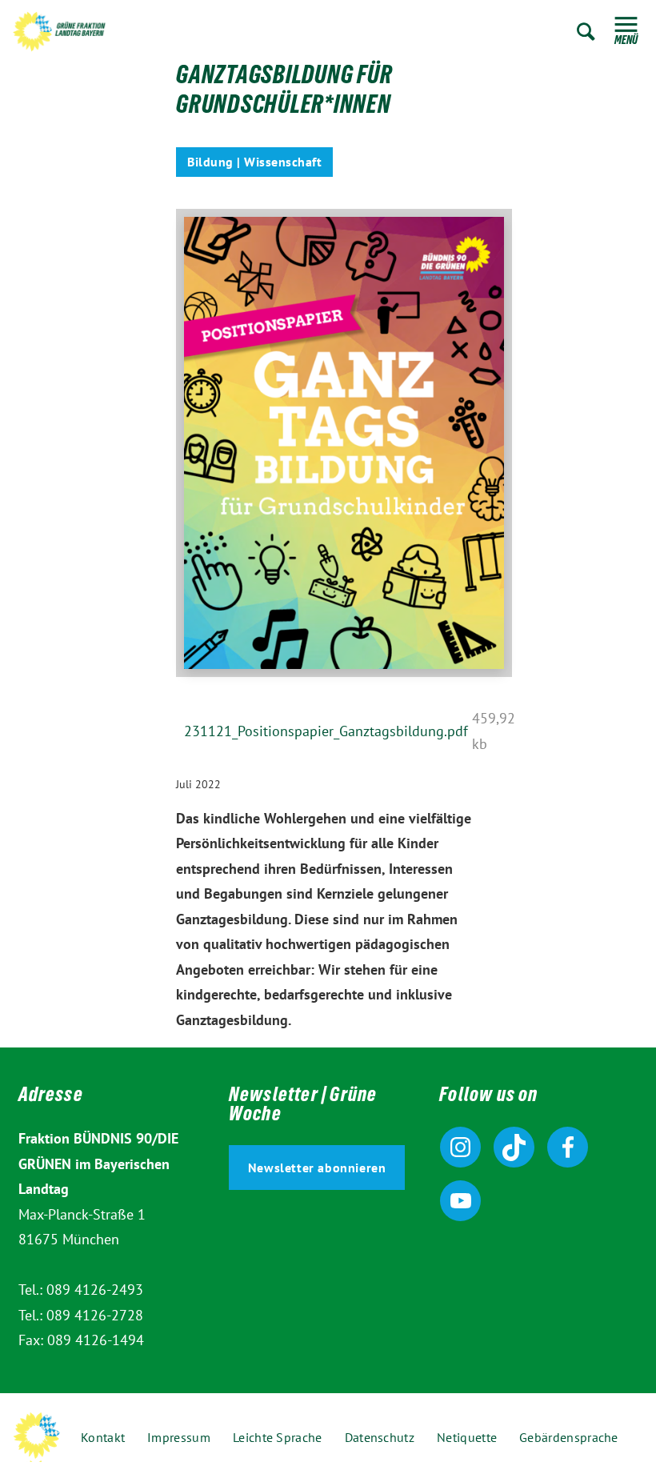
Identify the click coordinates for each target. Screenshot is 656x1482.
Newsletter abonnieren (317, 1168)
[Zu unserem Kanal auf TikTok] (514, 1147)
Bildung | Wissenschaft (254, 162)
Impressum (178, 1437)
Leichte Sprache (277, 1437)
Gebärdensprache (568, 1437)
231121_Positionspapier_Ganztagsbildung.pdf (326, 731)
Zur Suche (586, 32)
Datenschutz (379, 1437)
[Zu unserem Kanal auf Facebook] (567, 1147)
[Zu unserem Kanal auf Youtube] (460, 1201)
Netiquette (467, 1437)
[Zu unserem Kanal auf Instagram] (460, 1147)
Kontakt (103, 1437)
